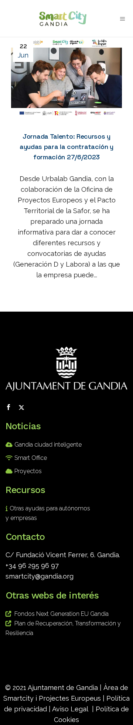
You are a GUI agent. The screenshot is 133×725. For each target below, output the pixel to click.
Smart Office (30, 457)
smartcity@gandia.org (40, 576)
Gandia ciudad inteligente (48, 444)
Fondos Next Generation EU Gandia (61, 613)
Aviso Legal (70, 709)
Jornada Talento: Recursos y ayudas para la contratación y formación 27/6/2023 (66, 146)
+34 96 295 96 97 (32, 565)
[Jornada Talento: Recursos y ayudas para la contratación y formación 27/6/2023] (66, 77)
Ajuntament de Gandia (63, 687)
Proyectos (28, 471)
